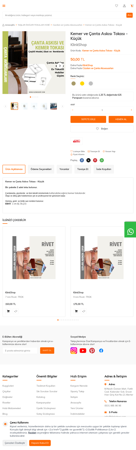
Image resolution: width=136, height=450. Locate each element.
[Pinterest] (92, 350)
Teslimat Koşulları (45, 385)
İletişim (74, 397)
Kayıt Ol (47, 350)
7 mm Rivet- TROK (14, 297)
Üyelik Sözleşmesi (46, 408)
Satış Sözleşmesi (45, 413)
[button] (30, 97)
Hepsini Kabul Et (40, 442)
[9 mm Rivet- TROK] (102, 258)
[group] (34, 62)
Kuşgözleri (8, 385)
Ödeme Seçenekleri (41, 169)
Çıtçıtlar (6, 391)
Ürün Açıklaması (14, 169)
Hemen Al (121, 119)
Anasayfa (10, 25)
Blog (4, 413)
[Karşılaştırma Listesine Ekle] (16, 311)
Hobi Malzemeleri (11, 408)
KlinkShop (78, 44)
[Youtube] (83, 350)
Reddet (32, 432)
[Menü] (3, 5)
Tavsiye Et (95, 151)
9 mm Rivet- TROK (82, 297)
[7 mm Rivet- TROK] (34, 258)
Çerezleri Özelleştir (15, 442)
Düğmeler (7, 397)
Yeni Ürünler (76, 408)
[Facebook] (101, 350)
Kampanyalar (43, 402)
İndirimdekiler (77, 413)
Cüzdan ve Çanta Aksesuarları (67, 25)
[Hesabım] (124, 5)
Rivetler (6, 402)
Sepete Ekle (88, 119)
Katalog (40, 397)
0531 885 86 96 (112, 405)
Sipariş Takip (77, 391)
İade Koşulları (103, 169)
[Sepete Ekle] (8, 311)
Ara (130, 15)
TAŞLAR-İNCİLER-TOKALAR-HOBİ (34, 25)
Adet (72, 105)
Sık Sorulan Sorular (46, 391)
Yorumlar (64, 169)
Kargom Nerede (79, 385)
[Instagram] (73, 350)
